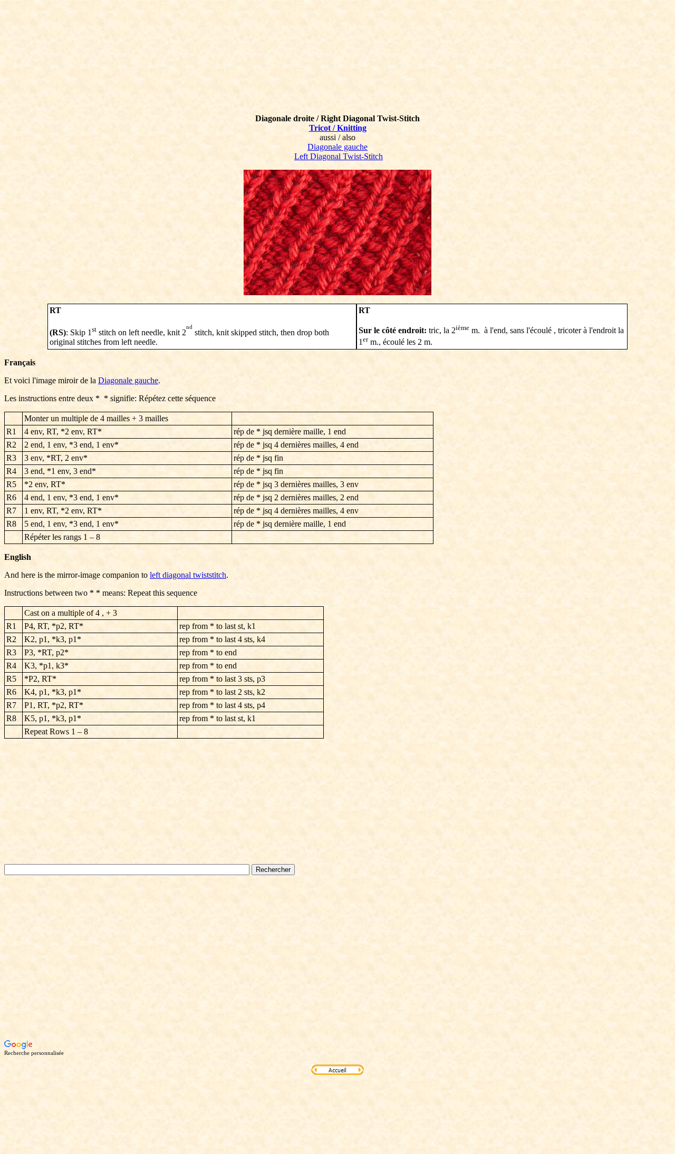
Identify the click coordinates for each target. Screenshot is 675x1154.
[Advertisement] (337, 957)
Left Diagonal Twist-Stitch (338, 156)
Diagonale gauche (337, 146)
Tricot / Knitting (338, 127)
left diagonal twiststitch (188, 574)
